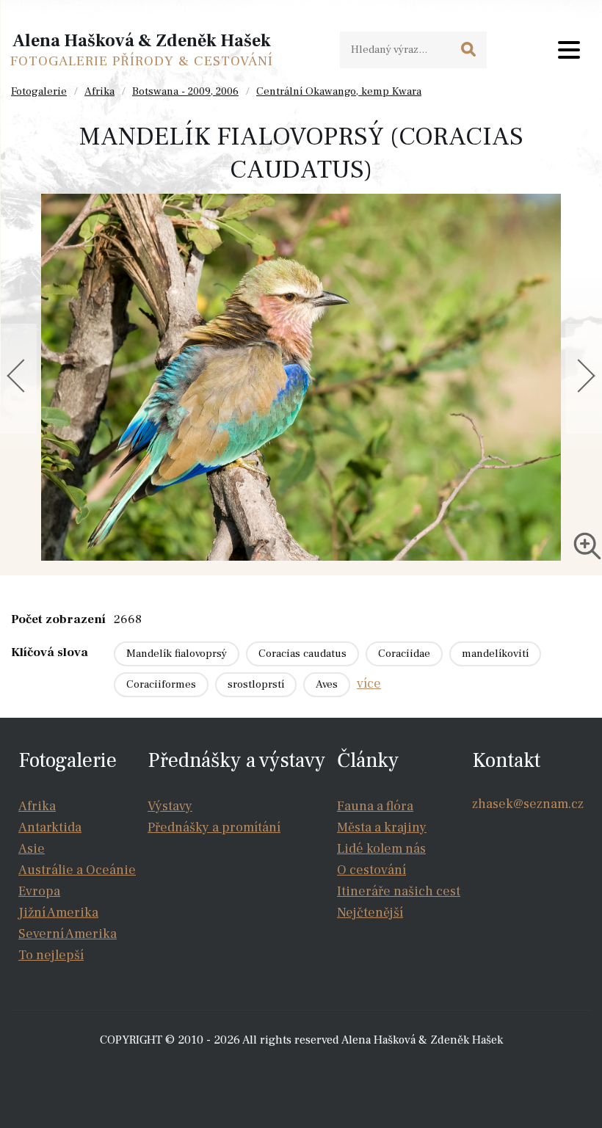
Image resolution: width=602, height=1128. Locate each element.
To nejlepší (51, 955)
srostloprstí (256, 684)
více (369, 683)
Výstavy (170, 806)
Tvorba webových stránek (305, 1069)
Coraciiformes (161, 684)
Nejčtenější (370, 912)
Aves (327, 684)
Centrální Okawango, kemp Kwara (338, 91)
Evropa (39, 891)
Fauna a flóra (375, 806)
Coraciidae (404, 654)
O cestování (371, 870)
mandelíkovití (495, 654)
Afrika (99, 91)
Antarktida (49, 827)
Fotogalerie (39, 91)
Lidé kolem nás (381, 848)
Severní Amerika (67, 933)
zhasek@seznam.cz (528, 804)
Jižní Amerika (58, 912)
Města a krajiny (382, 827)
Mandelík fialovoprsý (176, 654)
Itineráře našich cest (398, 891)
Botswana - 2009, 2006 (185, 91)
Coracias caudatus (302, 654)
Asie (31, 848)
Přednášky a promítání (214, 827)
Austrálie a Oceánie (77, 870)
